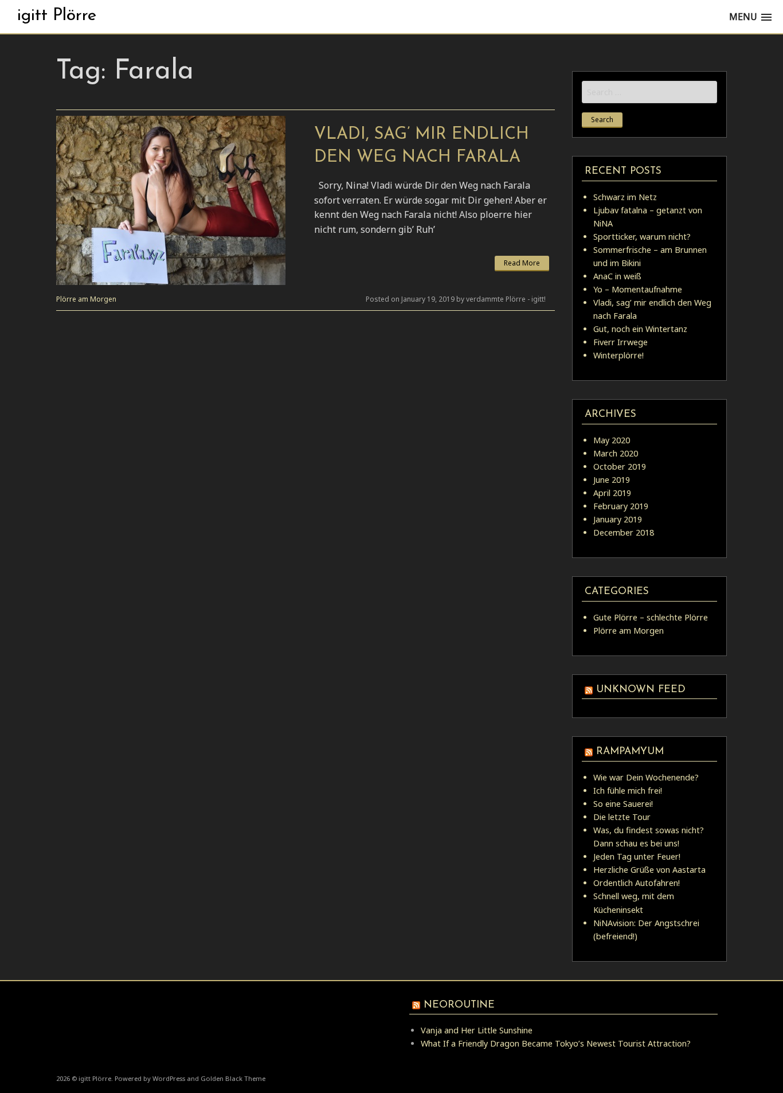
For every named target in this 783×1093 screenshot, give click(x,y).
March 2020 (615, 453)
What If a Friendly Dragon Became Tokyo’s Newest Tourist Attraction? (556, 1043)
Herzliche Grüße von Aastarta (649, 869)
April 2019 (612, 492)
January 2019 (617, 519)
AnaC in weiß (617, 276)
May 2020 (611, 440)
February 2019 (620, 506)
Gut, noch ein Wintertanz (640, 328)
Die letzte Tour (622, 816)
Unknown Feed (641, 689)
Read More (522, 263)
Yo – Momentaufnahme (637, 289)
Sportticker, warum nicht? (642, 236)
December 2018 (623, 532)
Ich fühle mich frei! (627, 790)
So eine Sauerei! (623, 803)
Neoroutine (459, 1005)
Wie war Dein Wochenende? (646, 777)
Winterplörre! (618, 355)
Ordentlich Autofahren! (636, 882)
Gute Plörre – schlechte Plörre (650, 617)
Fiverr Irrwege (620, 342)
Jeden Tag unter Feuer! (636, 856)
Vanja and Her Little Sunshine (477, 1030)
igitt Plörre (56, 16)
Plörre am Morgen (86, 299)
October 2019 (619, 466)
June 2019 (611, 479)
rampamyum (630, 751)
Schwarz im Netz (625, 197)
